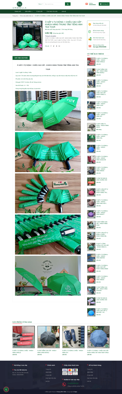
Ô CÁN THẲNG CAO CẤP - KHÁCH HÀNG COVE (101, 223)
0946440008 (92, 4)
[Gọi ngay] (6, 389)
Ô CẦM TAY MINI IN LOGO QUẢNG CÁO (101, 179)
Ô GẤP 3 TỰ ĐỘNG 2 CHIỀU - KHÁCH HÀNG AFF (102, 114)
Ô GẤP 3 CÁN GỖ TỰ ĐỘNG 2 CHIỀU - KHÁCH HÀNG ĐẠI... (102, 234)
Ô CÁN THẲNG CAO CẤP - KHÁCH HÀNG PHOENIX (101, 288)
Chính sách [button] (51, 365)
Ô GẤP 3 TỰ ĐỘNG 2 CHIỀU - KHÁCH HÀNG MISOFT (102, 212)
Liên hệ (47, 381)
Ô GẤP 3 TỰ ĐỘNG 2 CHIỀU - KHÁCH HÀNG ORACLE (102, 60)
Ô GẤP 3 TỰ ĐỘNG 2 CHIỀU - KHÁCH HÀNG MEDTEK (102, 256)
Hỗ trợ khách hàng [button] (95, 365)
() (105, 4)
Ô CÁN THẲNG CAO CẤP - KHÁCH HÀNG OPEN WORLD (101, 71)
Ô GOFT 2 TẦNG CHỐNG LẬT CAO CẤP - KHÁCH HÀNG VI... (102, 245)
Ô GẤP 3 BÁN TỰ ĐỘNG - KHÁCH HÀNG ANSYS (102, 125)
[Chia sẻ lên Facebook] (51, 46)
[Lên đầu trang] (119, 390)
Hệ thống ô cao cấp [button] (20, 365)
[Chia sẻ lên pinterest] (56, 46)
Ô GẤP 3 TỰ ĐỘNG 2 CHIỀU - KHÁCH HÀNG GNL (102, 136)
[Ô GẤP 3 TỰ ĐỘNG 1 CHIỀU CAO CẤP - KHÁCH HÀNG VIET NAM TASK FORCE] (98, 337)
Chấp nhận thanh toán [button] (71, 365)
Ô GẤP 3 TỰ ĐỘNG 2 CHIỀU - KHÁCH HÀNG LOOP (102, 103)
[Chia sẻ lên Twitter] (54, 46)
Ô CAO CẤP (49, 375)
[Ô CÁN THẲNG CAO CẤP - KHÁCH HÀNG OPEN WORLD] (48, 337)
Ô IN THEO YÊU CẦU (51, 378)
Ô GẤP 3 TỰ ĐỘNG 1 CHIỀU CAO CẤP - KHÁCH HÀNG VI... (102, 92)
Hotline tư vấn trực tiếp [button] (71, 380)
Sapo (75, 392)
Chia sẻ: (47, 46)
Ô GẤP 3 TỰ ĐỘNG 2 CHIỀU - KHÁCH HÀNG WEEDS (102, 169)
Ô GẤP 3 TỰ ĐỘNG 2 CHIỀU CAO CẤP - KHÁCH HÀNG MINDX (102, 267)
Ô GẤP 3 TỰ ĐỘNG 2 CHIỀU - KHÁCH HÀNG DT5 (102, 81)
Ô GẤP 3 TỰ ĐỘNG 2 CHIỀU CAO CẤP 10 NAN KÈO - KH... (102, 310)
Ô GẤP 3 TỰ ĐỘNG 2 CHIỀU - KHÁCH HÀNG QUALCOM (102, 158)
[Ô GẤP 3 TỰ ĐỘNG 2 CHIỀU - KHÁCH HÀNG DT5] (73, 337)
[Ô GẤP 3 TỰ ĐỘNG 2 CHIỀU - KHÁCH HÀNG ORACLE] (23, 337)
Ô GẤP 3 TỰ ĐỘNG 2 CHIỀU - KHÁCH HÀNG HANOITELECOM (102, 147)
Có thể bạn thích (95, 54)
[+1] (59, 46)
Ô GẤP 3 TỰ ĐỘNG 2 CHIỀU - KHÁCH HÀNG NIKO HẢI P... (102, 201)
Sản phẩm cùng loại (22, 322)
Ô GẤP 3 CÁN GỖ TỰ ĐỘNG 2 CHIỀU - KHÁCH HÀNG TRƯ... (102, 190)
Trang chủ (48, 369)
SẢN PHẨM (48, 372)
